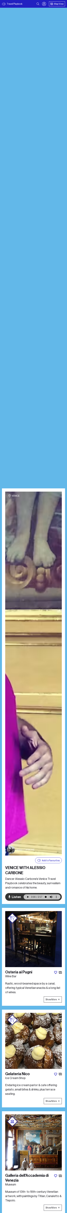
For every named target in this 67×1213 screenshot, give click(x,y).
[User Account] (44, 4)
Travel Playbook (14, 4)
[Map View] (60, 972)
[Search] (38, 4)
